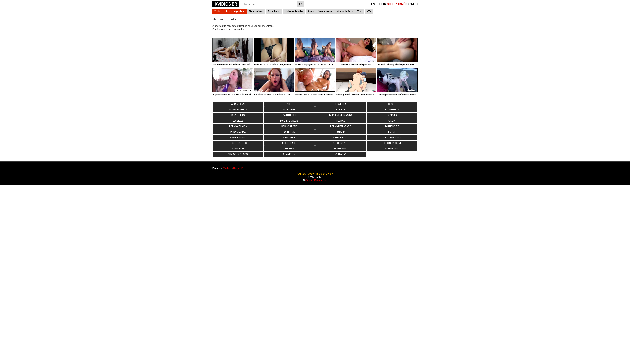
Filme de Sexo (256, 11)
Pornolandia (238, 132)
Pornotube (289, 132)
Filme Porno (274, 11)
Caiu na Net (289, 115)
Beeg (289, 104)
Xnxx (359, 11)
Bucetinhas (392, 109)
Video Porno (392, 148)
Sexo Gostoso (238, 143)
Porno (311, 11)
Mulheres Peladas (294, 11)
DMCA (311, 174)
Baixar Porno (238, 104)
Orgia (391, 120)
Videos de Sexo (345, 11)
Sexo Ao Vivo (340, 137)
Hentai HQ (238, 168)
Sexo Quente (340, 143)
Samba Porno (238, 137)
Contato (301, 174)
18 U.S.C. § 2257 (324, 174)
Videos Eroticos (238, 154)
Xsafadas (340, 154)
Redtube (392, 132)
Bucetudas (238, 115)
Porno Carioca (238, 126)
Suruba (289, 148)
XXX (369, 11)
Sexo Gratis (289, 143)
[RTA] (315, 180)
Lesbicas (238, 120)
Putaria (340, 132)
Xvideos (227, 168)
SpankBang (238, 148)
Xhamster (289, 154)
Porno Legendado (235, 11)
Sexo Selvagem (392, 143)
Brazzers (289, 109)
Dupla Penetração (340, 115)
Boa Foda (340, 104)
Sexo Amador (325, 11)
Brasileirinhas (238, 109)
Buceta (340, 109)
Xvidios (218, 11)
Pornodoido (392, 126)
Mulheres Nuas (289, 120)
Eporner (392, 115)
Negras (340, 120)
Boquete (392, 104)
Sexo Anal (289, 137)
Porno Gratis (289, 126)
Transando (340, 148)
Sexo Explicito (392, 137)
